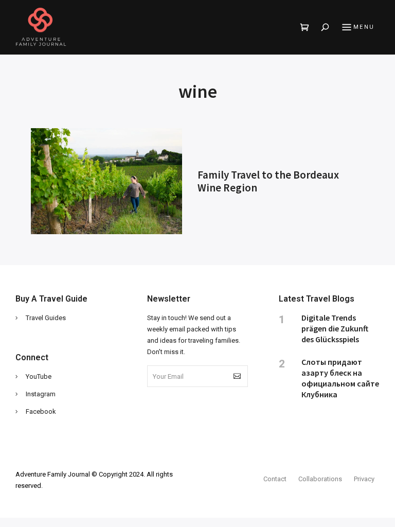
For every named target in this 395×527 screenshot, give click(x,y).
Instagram (41, 394)
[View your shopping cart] (305, 27)
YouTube (38, 376)
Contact (274, 479)
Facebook (41, 411)
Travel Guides (46, 318)
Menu (363, 27)
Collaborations (320, 479)
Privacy (364, 479)
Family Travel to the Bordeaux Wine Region (268, 181)
